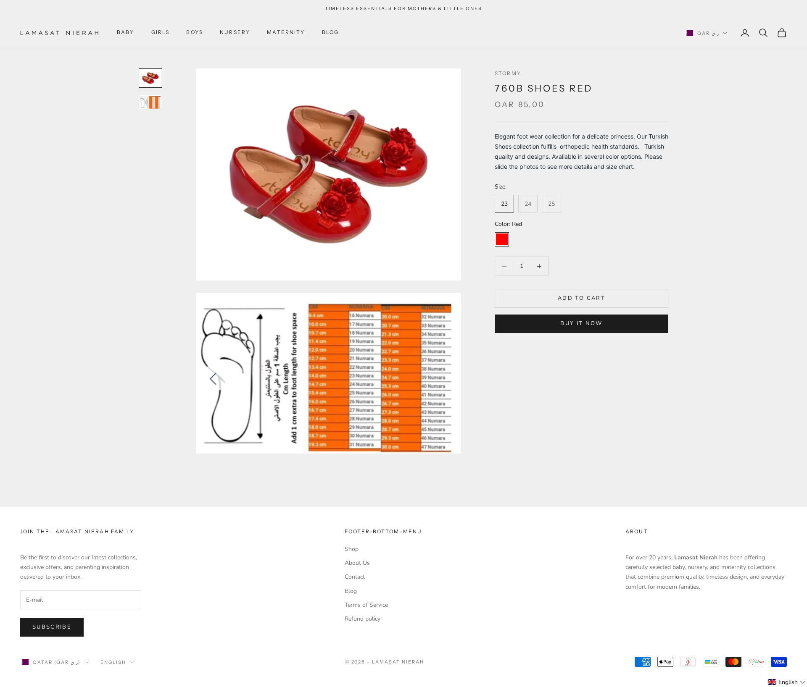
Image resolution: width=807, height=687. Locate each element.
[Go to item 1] (150, 78)
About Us (357, 563)
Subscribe (51, 627)
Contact (355, 577)
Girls (160, 32)
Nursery (235, 32)
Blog (330, 32)
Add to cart (581, 298)
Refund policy (362, 619)
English (113, 662)
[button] (787, 682)
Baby (125, 32)
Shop (352, 549)
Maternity (286, 32)
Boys (194, 32)
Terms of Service (366, 605)
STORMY (508, 73)
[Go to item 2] (150, 102)
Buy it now (581, 323)
